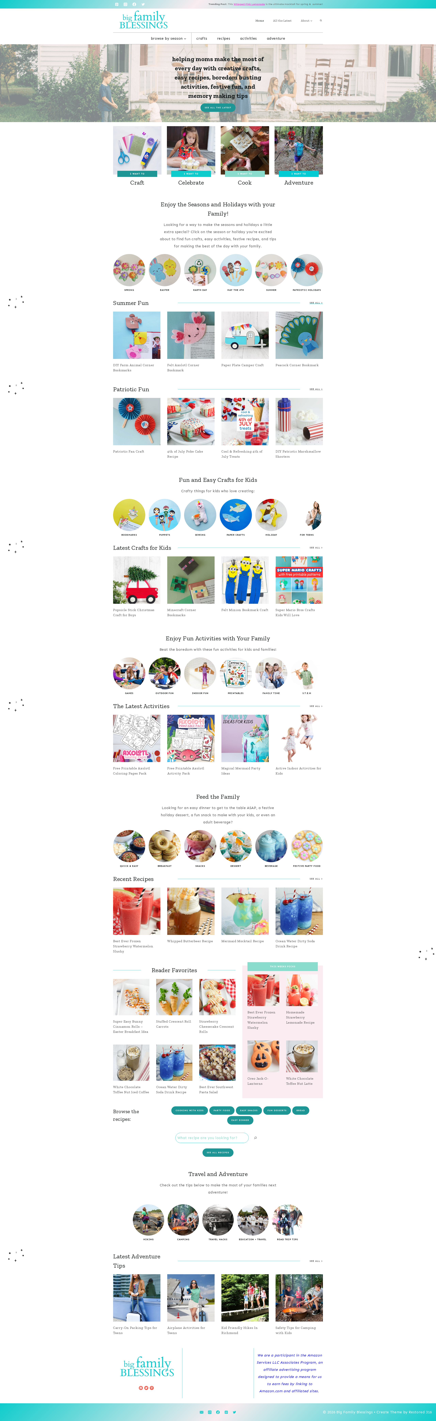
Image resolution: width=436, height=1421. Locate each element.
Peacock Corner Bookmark (297, 365)
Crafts (201, 38)
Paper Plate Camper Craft (242, 365)
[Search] (255, 1138)
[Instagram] (125, 4)
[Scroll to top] (427, 1407)
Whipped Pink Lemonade (249, 4)
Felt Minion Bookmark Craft (244, 610)
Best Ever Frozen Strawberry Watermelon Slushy (133, 946)
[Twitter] (143, 4)
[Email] (201, 1412)
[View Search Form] (321, 21)
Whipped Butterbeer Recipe (190, 941)
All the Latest (282, 20)
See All (315, 547)
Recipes (223, 38)
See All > (316, 706)
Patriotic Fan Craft (128, 451)
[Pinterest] (116, 4)
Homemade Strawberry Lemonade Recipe (300, 1017)
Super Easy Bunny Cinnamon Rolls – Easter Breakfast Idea (130, 1026)
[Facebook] (134, 4)
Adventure (276, 38)
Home (259, 20)
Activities (248, 38)
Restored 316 (420, 1412)
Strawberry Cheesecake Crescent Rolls (216, 1026)
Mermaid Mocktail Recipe (242, 941)
